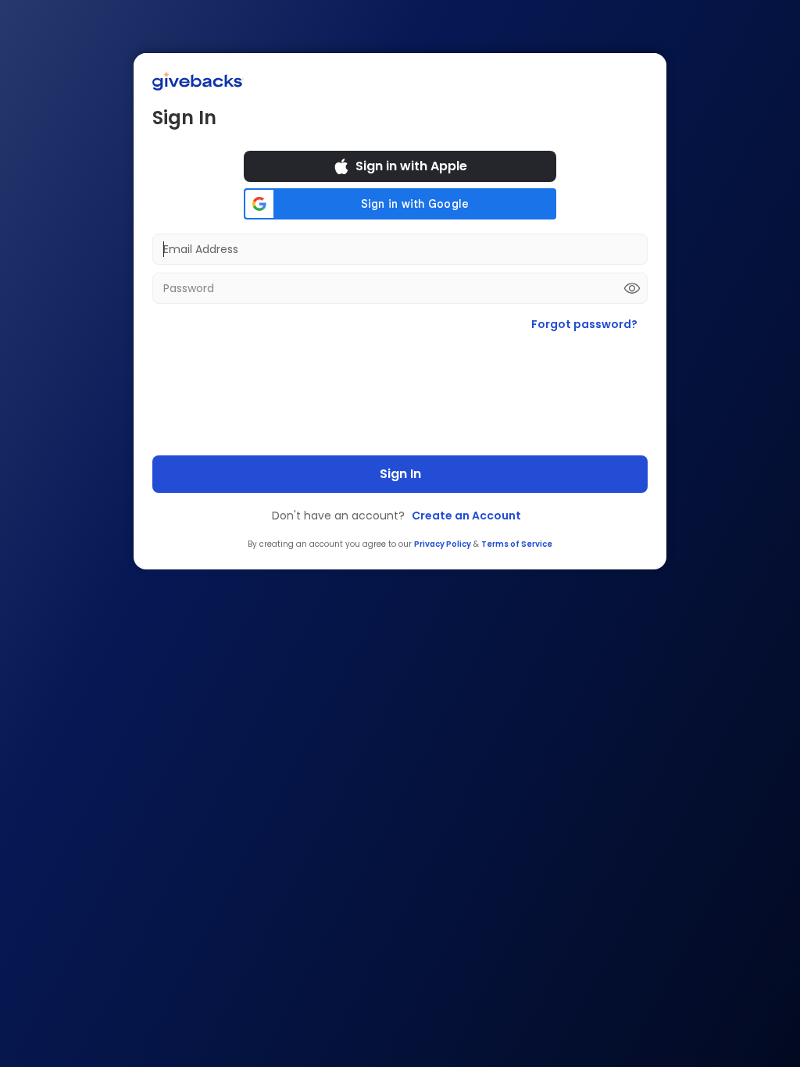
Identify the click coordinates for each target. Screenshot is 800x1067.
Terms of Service (516, 544)
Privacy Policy (442, 544)
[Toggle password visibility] (632, 288)
